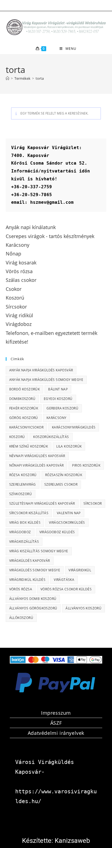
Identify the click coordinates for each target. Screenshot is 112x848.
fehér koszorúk (23, 408)
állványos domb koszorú (33, 598)
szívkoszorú (20, 494)
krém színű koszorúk (28, 446)
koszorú (17, 436)
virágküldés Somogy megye (34, 570)
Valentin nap (69, 513)
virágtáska (64, 579)
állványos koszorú (83, 608)
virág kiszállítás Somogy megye (38, 551)
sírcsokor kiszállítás (28, 513)
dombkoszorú (22, 398)
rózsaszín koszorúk (63, 475)
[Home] (7, 78)
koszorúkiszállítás (51, 436)
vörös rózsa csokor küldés (66, 589)
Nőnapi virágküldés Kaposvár (36, 465)
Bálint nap (58, 389)
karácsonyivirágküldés (73, 427)
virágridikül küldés (27, 579)
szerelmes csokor (60, 484)
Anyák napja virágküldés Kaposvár (41, 370)
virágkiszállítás (24, 541)
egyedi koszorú (58, 398)
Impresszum (56, 713)
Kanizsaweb (72, 840)
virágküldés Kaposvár (29, 560)
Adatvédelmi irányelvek (56, 733)
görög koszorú (23, 417)
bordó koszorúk (24, 389)
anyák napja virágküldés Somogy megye (46, 379)
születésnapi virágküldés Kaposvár (42, 503)
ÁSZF (56, 723)
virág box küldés (25, 522)
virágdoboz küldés (57, 532)
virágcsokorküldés (67, 522)
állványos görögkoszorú (33, 608)
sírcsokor (92, 503)
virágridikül (80, 570)
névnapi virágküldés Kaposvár (37, 456)
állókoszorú (21, 617)
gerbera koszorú (62, 408)
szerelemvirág (22, 484)
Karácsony (56, 417)
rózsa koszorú (23, 475)
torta (40, 78)
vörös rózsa (20, 589)
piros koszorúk (86, 465)
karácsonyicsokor (26, 427)
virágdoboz (20, 532)
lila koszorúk (69, 446)
